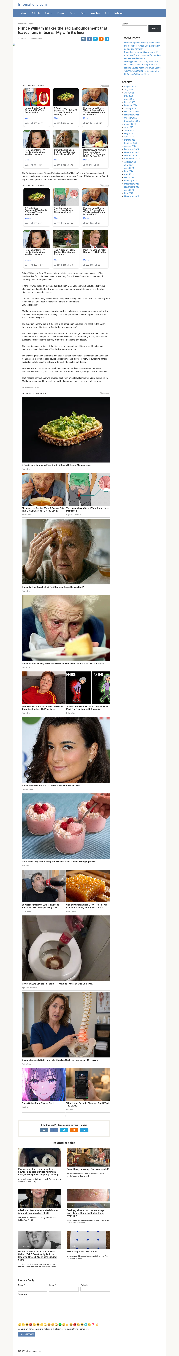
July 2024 (128, 165)
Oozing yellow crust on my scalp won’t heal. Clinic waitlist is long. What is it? (85, 1213)
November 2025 (131, 115)
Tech (107, 13)
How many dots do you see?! (83, 1251)
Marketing (95, 13)
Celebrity (36, 13)
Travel (72, 13)
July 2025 (128, 127)
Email (52, 1285)
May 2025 (128, 133)
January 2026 (130, 108)
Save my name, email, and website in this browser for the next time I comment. (55, 1329)
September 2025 (132, 121)
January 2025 (130, 146)
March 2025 (129, 140)
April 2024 (129, 174)
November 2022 (131, 196)
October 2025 (130, 118)
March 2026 (129, 102)
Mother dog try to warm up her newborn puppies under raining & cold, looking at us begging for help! (38, 1172)
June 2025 (129, 130)
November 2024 (131, 152)
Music (23, 13)
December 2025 (131, 111)
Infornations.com (32, 4)
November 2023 (131, 187)
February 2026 (130, 105)
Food (82, 13)
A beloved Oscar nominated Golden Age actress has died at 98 (38, 1212)
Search (125, 23)
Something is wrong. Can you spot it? (88, 1169)
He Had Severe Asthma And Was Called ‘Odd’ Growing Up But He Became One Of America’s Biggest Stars (37, 1255)
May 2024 (128, 171)
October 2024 (130, 155)
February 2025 (130, 143)
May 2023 (128, 193)
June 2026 (129, 93)
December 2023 (131, 184)
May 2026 (128, 96)
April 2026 (129, 99)
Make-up (118, 13)
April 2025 (129, 136)
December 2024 (131, 149)
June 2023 (129, 190)
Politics (48, 13)
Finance (60, 13)
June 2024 (129, 168)
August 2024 (130, 162)
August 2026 (130, 86)
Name (21, 1285)
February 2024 (130, 180)
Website (84, 1285)
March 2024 (129, 177)
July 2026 (128, 89)
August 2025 (130, 124)
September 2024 (132, 158)
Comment (22, 1294)
